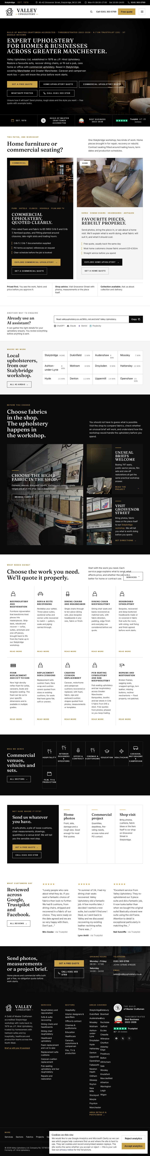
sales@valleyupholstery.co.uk (127, 974)
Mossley (93, 1022)
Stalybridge (72, 66)
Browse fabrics (25, 497)
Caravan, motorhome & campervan (71, 1043)
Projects (40, 1137)
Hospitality (70, 1010)
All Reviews (18, 923)
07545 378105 (127, 964)
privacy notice (66, 1149)
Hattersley (94, 1048)
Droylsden (94, 1040)
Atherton (104, 1082)
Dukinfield (94, 1014)
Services (9, 1137)
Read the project (127, 488)
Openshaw (95, 1060)
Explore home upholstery (102, 262)
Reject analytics (133, 1138)
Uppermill (94, 1056)
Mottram (94, 1026)
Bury (102, 1018)
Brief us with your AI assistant (17, 1048)
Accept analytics (133, 1146)
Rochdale (104, 1022)
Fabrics (29, 1137)
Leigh (103, 1090)
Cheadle (104, 1034)
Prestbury (105, 1053)
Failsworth (94, 1065)
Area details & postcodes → (98, 1113)
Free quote (126, 11)
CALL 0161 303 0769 (70, 973)
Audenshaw (95, 1018)
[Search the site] (91, 11)
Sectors (19, 1137)
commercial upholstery (41, 66)
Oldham (93, 1076)
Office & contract (73, 1021)
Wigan (103, 1094)
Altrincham (105, 1062)
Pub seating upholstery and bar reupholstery (50, 1069)
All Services (133, 576)
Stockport (94, 1095)
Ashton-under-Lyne (93, 1033)
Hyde (92, 1044)
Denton (93, 1052)
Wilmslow (104, 1038)
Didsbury (104, 1010)
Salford (103, 1026)
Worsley (104, 1070)
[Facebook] (116, 1038)
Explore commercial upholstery (36, 262)
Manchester (23, 70)
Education (70, 1032)
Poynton (93, 1103)
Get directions (126, 540)
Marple (93, 1099)
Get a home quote (95, 271)
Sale (102, 1066)
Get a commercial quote (29, 271)
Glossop (93, 1080)
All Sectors (19, 779)
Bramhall (104, 1014)
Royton (93, 1084)
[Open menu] (142, 11)
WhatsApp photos (22, 93)
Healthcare (70, 1036)
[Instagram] (129, 1038)
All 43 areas (19, 384)
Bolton (103, 1058)
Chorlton (104, 1042)
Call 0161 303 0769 (106, 11)
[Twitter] (122, 1038)
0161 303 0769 (121, 961)
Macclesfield (106, 1078)
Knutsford (105, 1074)
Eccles (103, 1030)
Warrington (105, 1086)
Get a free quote (22, 84)
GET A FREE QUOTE (69, 963)
